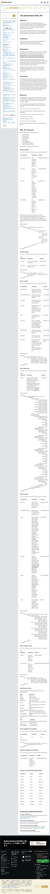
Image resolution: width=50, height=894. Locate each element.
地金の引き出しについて (8, 76)
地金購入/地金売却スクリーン (9, 22)
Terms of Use (33, 68)
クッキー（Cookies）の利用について (5, 873)
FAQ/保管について (6, 34)
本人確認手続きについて (8, 65)
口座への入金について (7, 47)
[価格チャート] (41, 2)
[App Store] (27, 857)
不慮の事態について (7, 105)
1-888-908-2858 (40, 856)
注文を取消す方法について (8, 82)
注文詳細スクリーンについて (9, 77)
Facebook (15, 860)
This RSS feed (24, 831)
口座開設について (6, 46)
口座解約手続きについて (8, 106)
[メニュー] (47, 2)
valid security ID (35, 302)
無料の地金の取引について (8, 64)
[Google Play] (27, 860)
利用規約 (4, 125)
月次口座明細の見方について (9, 103)
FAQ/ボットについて (7, 41)
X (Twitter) (15, 856)
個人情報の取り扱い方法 (8, 119)
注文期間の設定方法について (9, 88)
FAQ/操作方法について (7, 35)
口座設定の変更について (8, 84)
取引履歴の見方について (8, 90)
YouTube (15, 862)
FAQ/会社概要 (5, 37)
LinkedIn (15, 858)
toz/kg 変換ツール (5, 859)
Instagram (15, 864)
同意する (45, 886)
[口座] (44, 2)
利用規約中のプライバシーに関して (18, 886)
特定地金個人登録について (8, 68)
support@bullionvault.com (42, 851)
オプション (37, 886)
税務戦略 (4, 121)
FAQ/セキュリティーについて (9, 32)
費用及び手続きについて (8, 25)
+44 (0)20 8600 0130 (41, 853)
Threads (15, 866)
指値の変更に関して (7, 87)
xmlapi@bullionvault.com (25, 818)
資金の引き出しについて (8, 74)
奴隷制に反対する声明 (7, 118)
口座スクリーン (6, 24)
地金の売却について (7, 73)
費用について (5, 49)
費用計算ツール (4, 858)
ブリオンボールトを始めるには (9, 18)
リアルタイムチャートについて (9, 85)
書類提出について (6, 67)
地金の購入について (7, 50)
